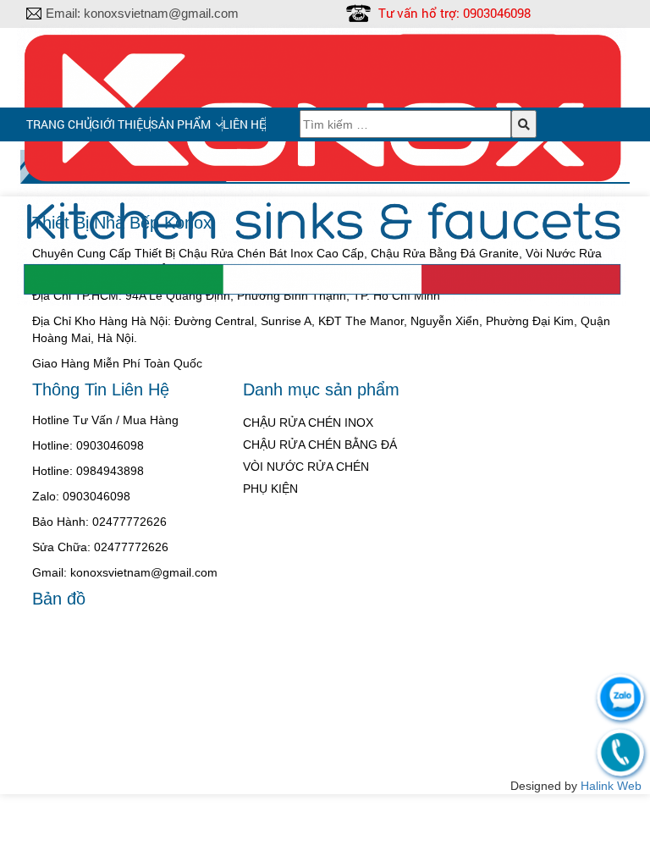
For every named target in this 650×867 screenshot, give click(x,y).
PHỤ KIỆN (270, 488)
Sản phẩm (181, 124)
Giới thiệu (121, 124)
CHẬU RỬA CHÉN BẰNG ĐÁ (320, 444)
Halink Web (611, 785)
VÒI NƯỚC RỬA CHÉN (306, 466)
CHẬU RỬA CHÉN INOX (308, 422)
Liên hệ (244, 124)
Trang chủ (58, 124)
